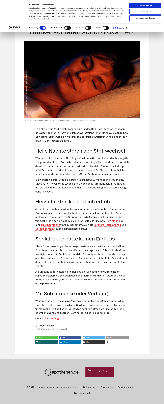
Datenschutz (89, 387)
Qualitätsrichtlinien (127, 387)
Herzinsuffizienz (50, 224)
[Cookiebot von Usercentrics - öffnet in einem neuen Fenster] (14, 28)
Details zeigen (118, 28)
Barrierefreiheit (82, 393)
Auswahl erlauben (145, 12)
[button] (46, 337)
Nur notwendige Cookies (145, 18)
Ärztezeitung (51, 318)
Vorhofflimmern (45, 228)
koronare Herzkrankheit (107, 224)
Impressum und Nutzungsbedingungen (58, 387)
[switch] (67, 28)
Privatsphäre (106, 387)
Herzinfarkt (112, 221)
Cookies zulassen (145, 5)
